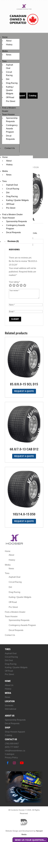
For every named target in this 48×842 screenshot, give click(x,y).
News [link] (8, 55)
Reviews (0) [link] (13, 241)
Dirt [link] (7, 79)
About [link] (8, 41)
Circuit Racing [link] (12, 189)
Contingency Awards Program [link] (12, 128)
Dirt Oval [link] (9, 660)
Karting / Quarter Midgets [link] (10, 90)
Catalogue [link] (9, 754)
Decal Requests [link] (13, 232)
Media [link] (5, 51)
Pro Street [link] (10, 101)
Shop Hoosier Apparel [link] (15, 732)
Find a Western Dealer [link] (12, 214)
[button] (39, 175)
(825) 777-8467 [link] (12, 747)
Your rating (14, 282)
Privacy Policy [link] (11, 757)
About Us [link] (9, 685)
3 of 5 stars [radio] (17, 285)
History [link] (9, 44)
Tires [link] (4, 61)
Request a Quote (24, 391)
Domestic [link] (9, 705)
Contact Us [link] (10, 148)
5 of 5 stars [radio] (24, 285)
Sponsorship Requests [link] (16, 221)
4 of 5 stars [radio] (21, 285)
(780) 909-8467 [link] (12, 743)
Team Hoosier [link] (8, 114)
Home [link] (5, 37)
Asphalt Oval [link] (12, 185)
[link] (24, 9)
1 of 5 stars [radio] (10, 285)
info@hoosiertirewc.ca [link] (15, 751)
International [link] (10, 709)
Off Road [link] (10, 97)
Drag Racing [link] (12, 83)
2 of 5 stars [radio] (13, 285)
